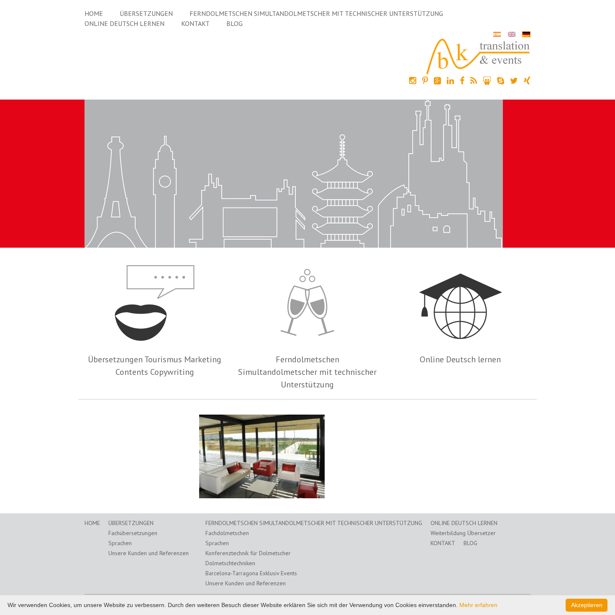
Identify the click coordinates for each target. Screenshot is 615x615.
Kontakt (195, 23)
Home (94, 13)
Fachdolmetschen (227, 533)
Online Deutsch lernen (124, 23)
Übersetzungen (146, 13)
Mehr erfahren (478, 605)
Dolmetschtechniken (230, 563)
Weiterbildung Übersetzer (463, 533)
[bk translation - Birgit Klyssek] (478, 55)
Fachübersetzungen (132, 533)
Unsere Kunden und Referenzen (148, 553)
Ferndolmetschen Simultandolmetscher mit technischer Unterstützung (316, 13)
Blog (234, 23)
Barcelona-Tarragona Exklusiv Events (251, 573)
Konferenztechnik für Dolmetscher (248, 553)
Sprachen (120, 543)
